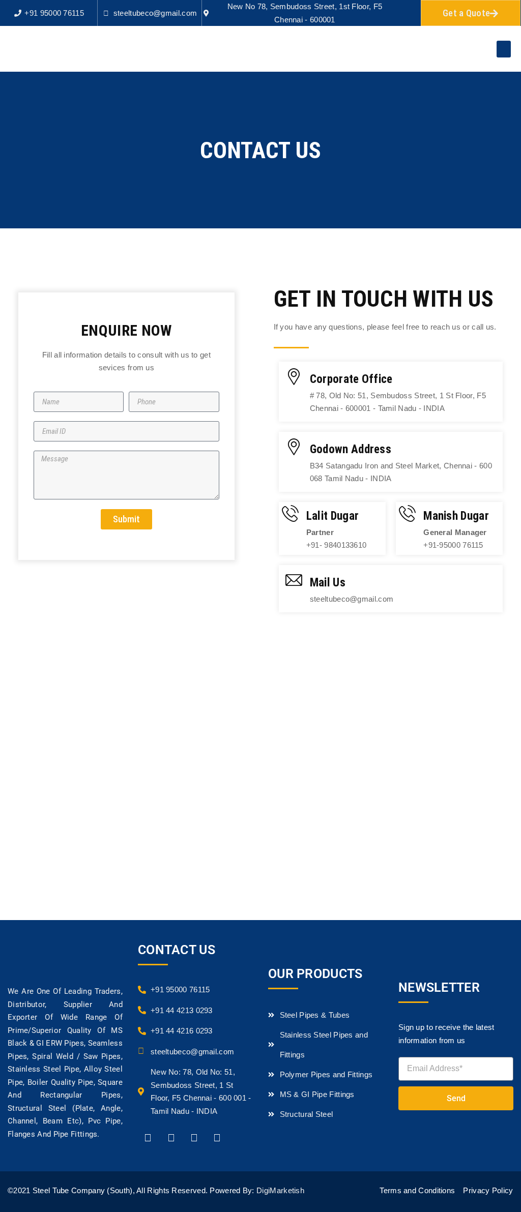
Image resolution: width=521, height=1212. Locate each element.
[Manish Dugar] (407, 513)
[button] (504, 49)
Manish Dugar (456, 516)
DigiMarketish (280, 1190)
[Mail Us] (293, 580)
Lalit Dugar (332, 516)
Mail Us (327, 582)
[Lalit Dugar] (290, 513)
